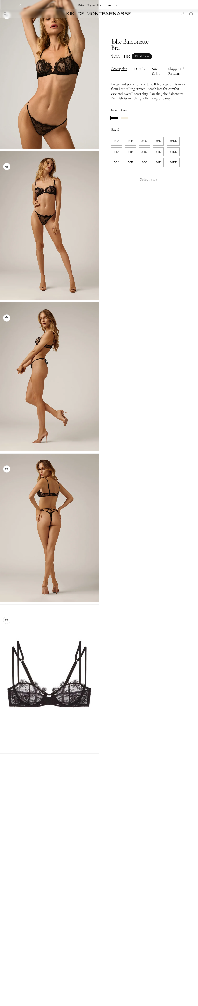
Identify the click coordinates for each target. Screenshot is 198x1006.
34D (160, 153)
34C (145, 153)
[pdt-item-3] (4, 765)
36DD (173, 162)
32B (132, 142)
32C (145, 142)
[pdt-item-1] (4, 755)
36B (130, 162)
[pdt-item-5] (4, 775)
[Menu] (5, 13)
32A (118, 142)
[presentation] (114, 118)
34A (118, 153)
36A (116, 162)
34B (132, 153)
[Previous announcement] (20, 5)
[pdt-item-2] (4, 760)
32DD (173, 141)
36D (160, 163)
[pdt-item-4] (4, 770)
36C (145, 163)
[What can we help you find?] (182, 13)
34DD (175, 153)
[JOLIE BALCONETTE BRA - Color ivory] (124, 118)
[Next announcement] (174, 5)
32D (160, 142)
